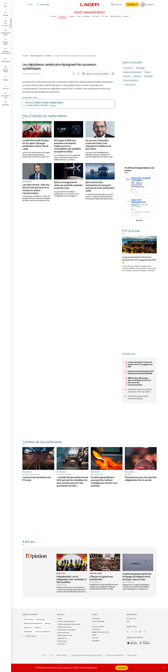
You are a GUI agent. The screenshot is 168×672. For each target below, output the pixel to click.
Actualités (48, 56)
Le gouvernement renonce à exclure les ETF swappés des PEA (139, 258)
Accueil (24, 56)
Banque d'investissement (132, 72)
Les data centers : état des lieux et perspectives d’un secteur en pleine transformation (35, 189)
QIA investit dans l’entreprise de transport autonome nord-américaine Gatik (99, 186)
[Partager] (73, 73)
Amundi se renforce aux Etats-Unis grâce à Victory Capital (140, 390)
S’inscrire (52, 105)
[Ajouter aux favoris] (78, 73)
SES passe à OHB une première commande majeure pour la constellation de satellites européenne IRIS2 (67, 146)
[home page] (89, 4)
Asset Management (36, 56)
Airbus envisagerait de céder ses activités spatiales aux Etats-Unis (68, 185)
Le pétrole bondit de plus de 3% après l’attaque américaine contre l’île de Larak (35, 144)
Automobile (148, 76)
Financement (128, 68)
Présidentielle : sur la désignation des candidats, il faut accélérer (71, 579)
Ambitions (137, 76)
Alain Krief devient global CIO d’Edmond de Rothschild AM (141, 372)
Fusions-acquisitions (130, 80)
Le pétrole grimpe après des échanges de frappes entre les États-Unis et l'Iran (137, 576)
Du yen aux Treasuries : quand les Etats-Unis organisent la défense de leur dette (98, 144)
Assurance (127, 76)
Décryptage (140, 68)
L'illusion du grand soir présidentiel (101, 578)
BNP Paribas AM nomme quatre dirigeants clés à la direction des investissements (139, 381)
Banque (147, 72)
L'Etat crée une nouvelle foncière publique (138, 397)
